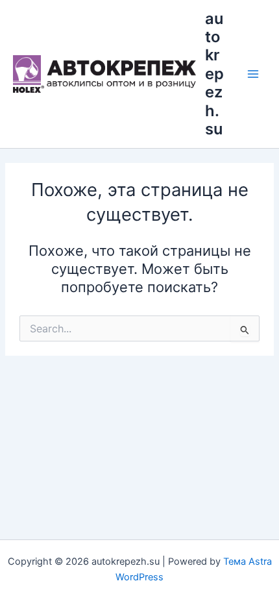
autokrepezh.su (214, 74)
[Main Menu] (253, 74)
